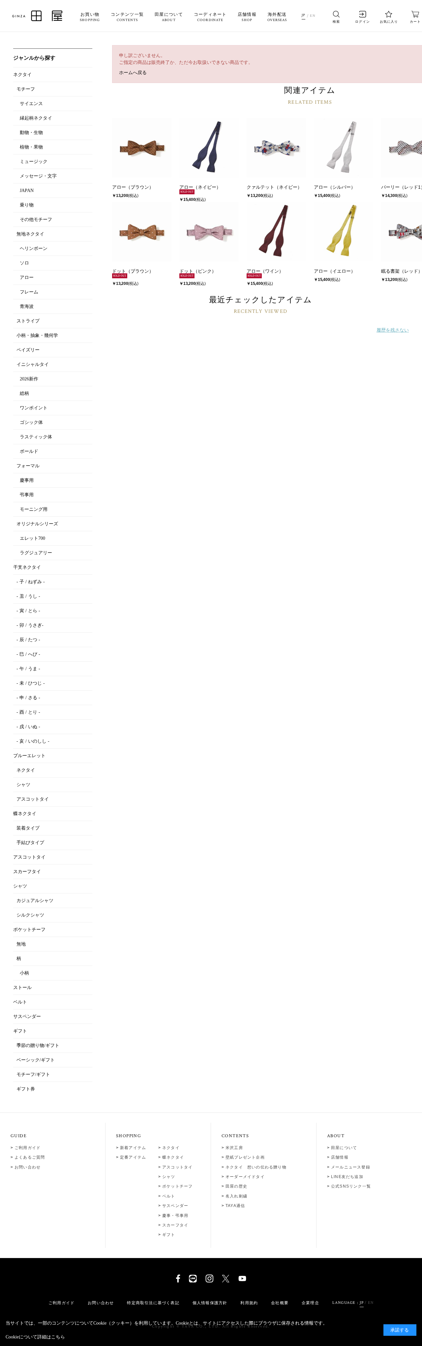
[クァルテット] (276, 148)
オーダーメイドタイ (245, 1176)
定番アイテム (133, 1157)
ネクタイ (171, 1147)
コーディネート (210, 17)
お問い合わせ (28, 1167)
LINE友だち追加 (347, 1176)
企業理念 (310, 1303)
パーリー (390, 187)
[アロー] (141, 148)
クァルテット (260, 187)
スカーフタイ (175, 1225)
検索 (336, 21)
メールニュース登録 (350, 1167)
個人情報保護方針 (210, 1303)
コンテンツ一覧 (127, 17)
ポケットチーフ (177, 1186)
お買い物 (90, 17)
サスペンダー (175, 1205)
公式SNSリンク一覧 (351, 1186)
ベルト (168, 1196)
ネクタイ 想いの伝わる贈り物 (256, 1167)
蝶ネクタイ (173, 1157)
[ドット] (141, 231)
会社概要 (279, 1303)
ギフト (168, 1234)
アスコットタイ (177, 1167)
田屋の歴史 (236, 1186)
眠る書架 (390, 271)
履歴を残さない (393, 330)
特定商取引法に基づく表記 (153, 1303)
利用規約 (249, 1303)
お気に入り (389, 21)
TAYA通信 (235, 1205)
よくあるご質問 (30, 1157)
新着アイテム (133, 1147)
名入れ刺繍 (236, 1196)
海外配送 (277, 17)
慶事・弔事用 (175, 1215)
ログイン (362, 21)
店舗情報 (247, 17)
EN (312, 15)
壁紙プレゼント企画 (245, 1157)
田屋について (169, 17)
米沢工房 (234, 1147)
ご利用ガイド (28, 1147)
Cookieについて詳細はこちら (35, 1336)
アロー (119, 187)
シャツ (168, 1176)
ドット (119, 271)
